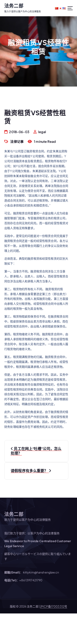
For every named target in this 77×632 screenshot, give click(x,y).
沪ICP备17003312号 (53, 606)
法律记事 (17, 141)
